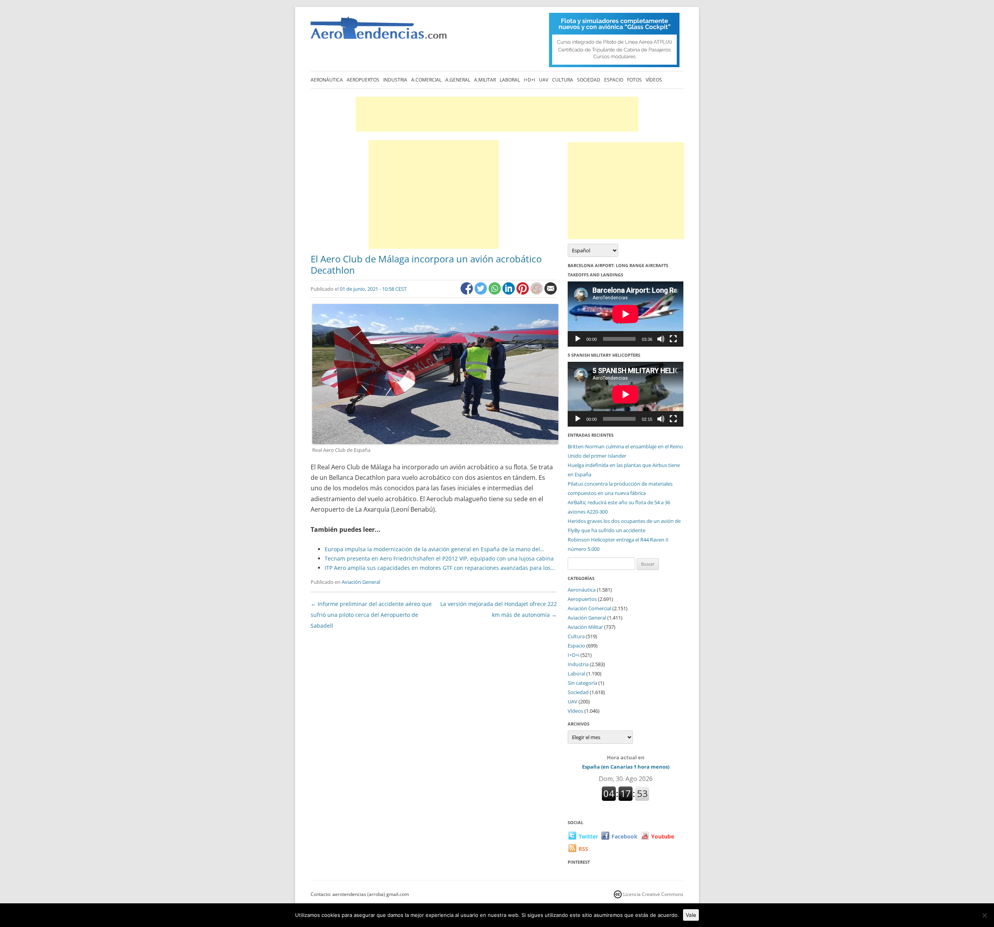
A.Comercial (426, 79)
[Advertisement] (497, 114)
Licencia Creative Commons (653, 894)
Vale (691, 915)
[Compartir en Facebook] (467, 292)
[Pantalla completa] (673, 339)
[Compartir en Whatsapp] (495, 292)
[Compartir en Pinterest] (523, 292)
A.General (457, 79)
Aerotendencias (379, 31)
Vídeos (654, 79)
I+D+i (529, 79)
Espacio (613, 79)
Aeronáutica (327, 79)
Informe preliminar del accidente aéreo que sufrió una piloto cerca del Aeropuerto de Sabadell (371, 614)
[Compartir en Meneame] (537, 292)
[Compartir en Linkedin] (509, 292)
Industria (395, 79)
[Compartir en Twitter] (481, 292)
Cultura (562, 79)
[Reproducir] (578, 339)
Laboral (510, 79)
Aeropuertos (363, 79)
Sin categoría (582, 682)
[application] (625, 313)
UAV (543, 79)
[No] (984, 915)
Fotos (634, 79)
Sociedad (588, 79)
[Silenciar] (661, 339)
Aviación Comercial (589, 608)
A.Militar (485, 79)
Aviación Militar (585, 626)
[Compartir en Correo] (550, 292)
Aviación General (361, 581)
